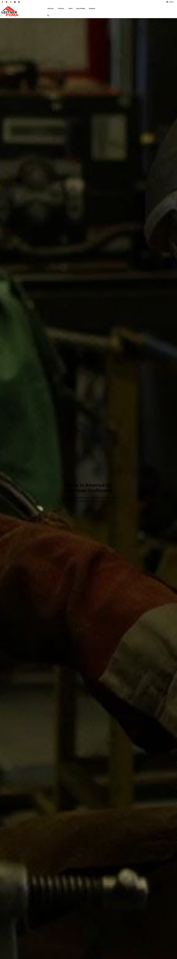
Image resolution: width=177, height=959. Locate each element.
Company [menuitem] (92, 8)
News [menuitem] (71, 8)
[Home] (10, 11)
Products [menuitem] (61, 8)
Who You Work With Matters (100, 484)
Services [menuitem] (50, 8)
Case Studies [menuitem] (80, 8)
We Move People (88, 460)
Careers (171, 2)
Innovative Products (73, 484)
